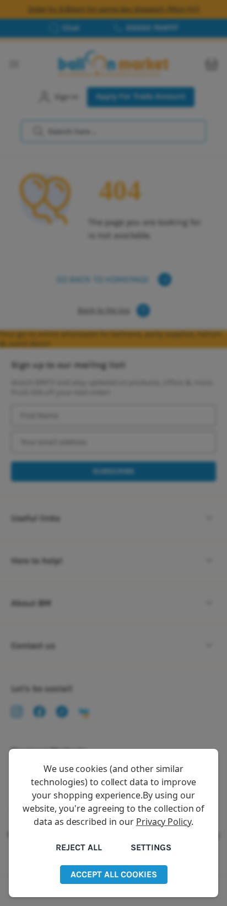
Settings (151, 847)
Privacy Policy (163, 822)
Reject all (79, 847)
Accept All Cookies (114, 874)
